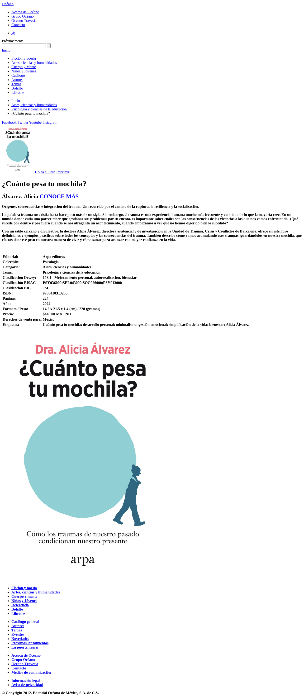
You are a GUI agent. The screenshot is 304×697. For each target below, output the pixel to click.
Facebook (9, 122)
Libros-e (17, 92)
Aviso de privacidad (27, 685)
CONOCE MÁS (59, 196)
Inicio (6, 50)
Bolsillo (17, 88)
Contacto (18, 25)
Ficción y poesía (23, 58)
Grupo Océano (22, 16)
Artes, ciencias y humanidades (34, 63)
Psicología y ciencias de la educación (39, 109)
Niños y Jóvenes (23, 71)
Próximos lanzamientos (29, 643)
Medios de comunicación (31, 672)
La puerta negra (24, 647)
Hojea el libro (45, 172)
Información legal (25, 680)
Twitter (23, 122)
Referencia (20, 605)
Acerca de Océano (25, 12)
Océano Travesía (24, 21)
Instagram (50, 122)
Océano (8, 4)
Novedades (20, 639)
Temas (16, 84)
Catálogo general (25, 622)
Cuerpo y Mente (23, 67)
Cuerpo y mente (24, 596)
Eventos (17, 634)
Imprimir (62, 172)
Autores (17, 80)
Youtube (35, 122)
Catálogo (18, 75)
